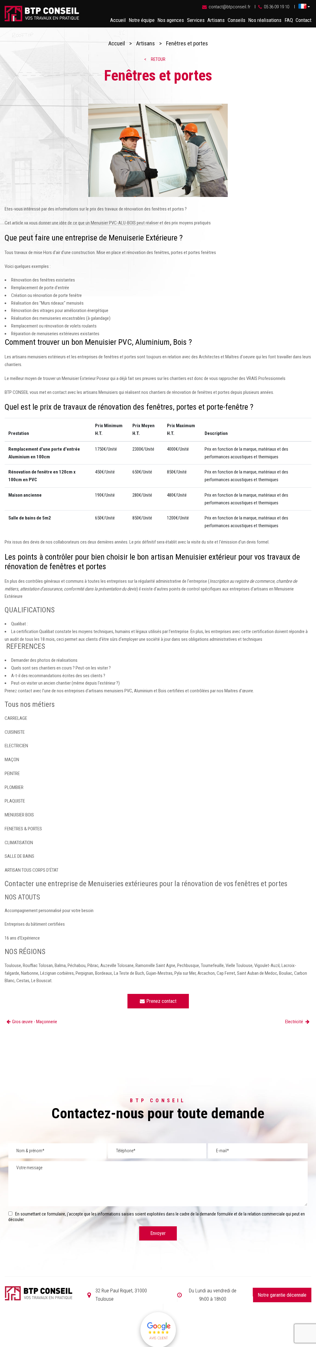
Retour (158, 59)
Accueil (118, 20)
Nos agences (170, 20)
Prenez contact (161, 1001)
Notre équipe (142, 20)
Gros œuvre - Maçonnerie (34, 1021)
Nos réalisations (264, 20)
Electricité (294, 1021)
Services (196, 20)
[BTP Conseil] (42, 20)
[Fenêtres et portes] (158, 151)
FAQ (289, 20)
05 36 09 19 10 (276, 7)
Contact (303, 20)
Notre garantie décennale (282, 1295)
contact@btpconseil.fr (230, 7)
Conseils (236, 20)
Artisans (216, 20)
